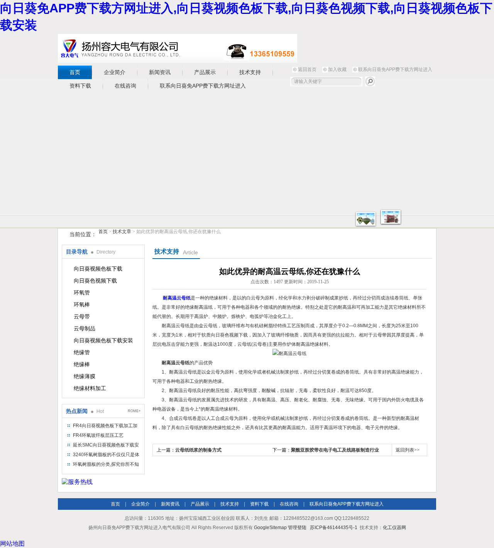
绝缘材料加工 (90, 388)
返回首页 (307, 69)
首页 (74, 72)
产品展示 (205, 72)
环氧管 (82, 292)
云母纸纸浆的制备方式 (198, 450)
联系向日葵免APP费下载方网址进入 (395, 69)
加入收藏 (337, 69)
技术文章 (122, 231)
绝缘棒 (82, 364)
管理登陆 (297, 527)
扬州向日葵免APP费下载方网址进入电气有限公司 (177, 48)
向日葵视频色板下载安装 (103, 340)
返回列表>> (408, 450)
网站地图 (12, 543)
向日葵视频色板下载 (98, 269)
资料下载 (80, 86)
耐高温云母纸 (177, 298)
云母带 (82, 316)
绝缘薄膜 (84, 376)
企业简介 (114, 72)
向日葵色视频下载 (95, 280)
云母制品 (84, 328)
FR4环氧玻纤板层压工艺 (98, 435)
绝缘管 (82, 352)
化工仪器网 (394, 527)
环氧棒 (82, 304)
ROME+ (134, 411)
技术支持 (250, 72)
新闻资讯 (160, 72)
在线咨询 (125, 86)
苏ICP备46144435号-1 (333, 527)
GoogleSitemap (270, 527)
